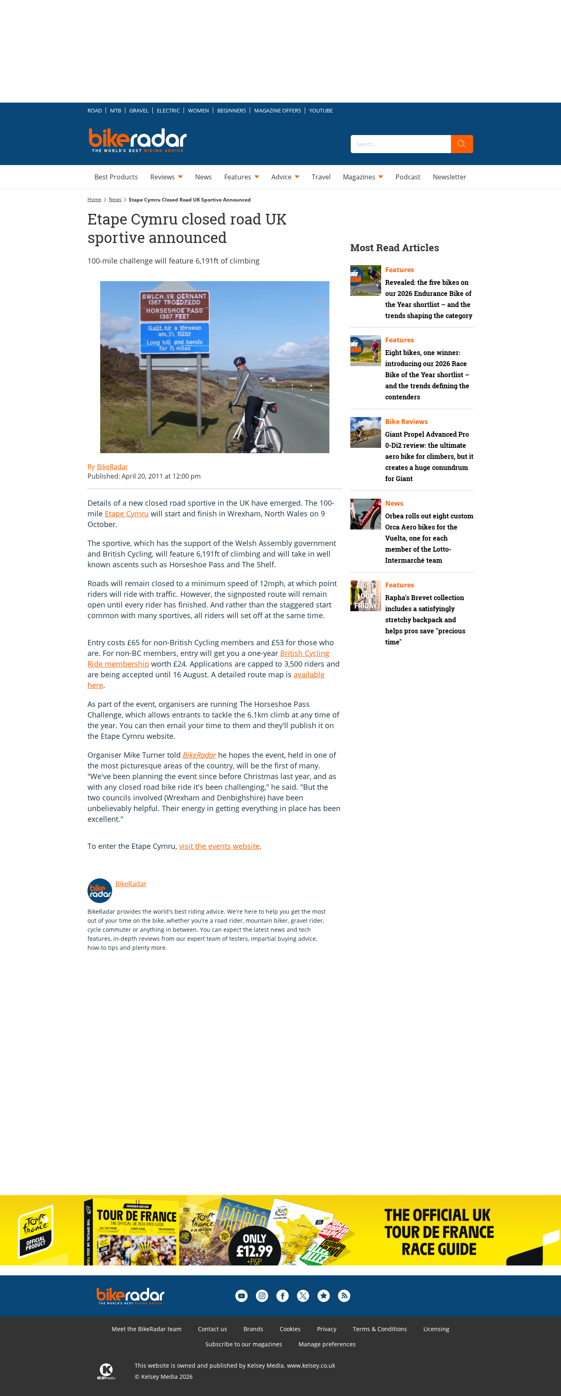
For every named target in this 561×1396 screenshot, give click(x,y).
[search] (462, 144)
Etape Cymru (127, 513)
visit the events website (219, 846)
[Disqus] (223, 1082)
